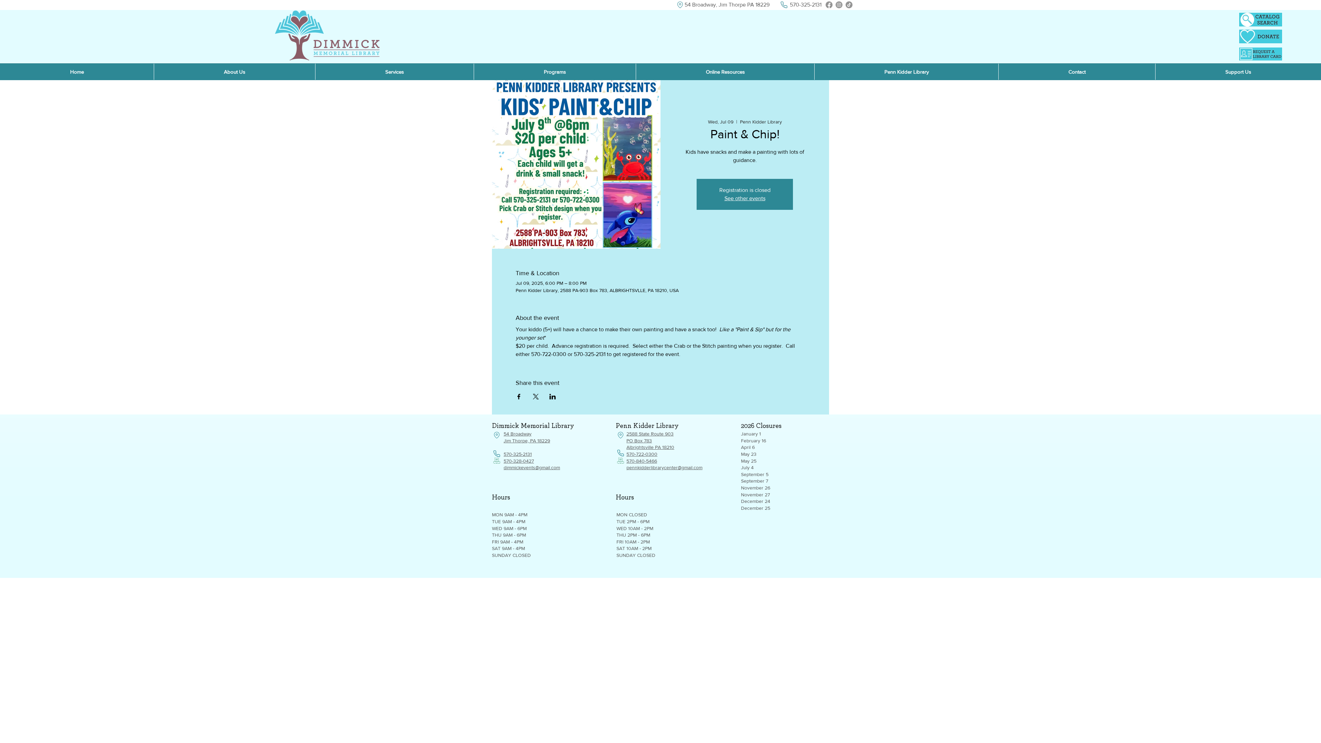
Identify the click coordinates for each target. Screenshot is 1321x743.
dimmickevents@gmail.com (532, 467)
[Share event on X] (536, 396)
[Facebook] (829, 4)
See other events (744, 198)
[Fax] (497, 460)
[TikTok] (849, 4)
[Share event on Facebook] (519, 396)
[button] (725, 72)
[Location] (680, 4)
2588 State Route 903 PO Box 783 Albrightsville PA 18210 (650, 440)
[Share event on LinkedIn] (552, 396)
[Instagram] (839, 4)
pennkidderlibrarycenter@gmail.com (664, 467)
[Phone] (783, 4)
